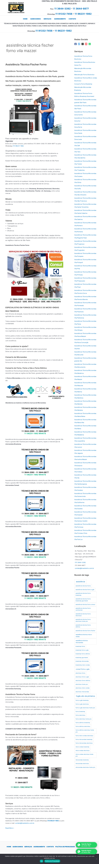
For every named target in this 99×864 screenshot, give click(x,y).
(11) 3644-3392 (80, 562)
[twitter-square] (79, 44)
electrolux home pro (82, 684)
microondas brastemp (82, 760)
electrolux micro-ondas (83, 688)
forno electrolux (80, 715)
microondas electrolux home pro (85, 767)
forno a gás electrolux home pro (85, 707)
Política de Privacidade (52, 861)
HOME (9, 847)
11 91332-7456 (63, 13)
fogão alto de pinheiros (85, 696)
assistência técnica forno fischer (85, 630)
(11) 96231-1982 (18, 146)
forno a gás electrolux (82, 704)
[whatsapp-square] (90, 44)
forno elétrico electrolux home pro (85, 731)
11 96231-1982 (83, 13)
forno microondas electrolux (84, 743)
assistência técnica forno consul (85, 604)
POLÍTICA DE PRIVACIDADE (65, 847)
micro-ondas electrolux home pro (84, 755)
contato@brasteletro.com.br (24, 823)
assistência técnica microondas (82, 641)
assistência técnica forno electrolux (83, 614)
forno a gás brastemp (82, 700)
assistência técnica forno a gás (85, 589)
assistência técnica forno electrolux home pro (83, 620)
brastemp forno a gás (82, 650)
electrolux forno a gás (82, 677)
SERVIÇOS (28, 847)
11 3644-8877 (81, 8)
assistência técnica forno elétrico (83, 626)
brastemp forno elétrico (83, 654)
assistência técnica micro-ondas (84, 635)
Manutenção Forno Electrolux (84, 74)
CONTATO (50, 847)
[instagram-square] (83, 44)
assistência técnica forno (83, 586)
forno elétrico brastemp (83, 722)
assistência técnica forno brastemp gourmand (83, 600)
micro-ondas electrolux (83, 750)
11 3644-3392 (62, 8)
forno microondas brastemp (84, 739)
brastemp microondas (82, 661)
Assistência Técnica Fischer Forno (26, 64)
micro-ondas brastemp (82, 747)
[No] (97, 859)
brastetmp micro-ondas (83, 665)
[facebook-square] (76, 44)
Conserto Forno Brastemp (83, 84)
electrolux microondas (82, 691)
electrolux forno (80, 673)
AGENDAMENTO (39, 847)
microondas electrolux (82, 763)
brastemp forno (80, 646)
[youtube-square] (86, 44)
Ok (41, 861)
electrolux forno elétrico (83, 680)
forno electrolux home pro (83, 719)
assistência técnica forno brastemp (83, 594)
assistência (80, 582)
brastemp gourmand (82, 657)
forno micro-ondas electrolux (84, 735)
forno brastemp (80, 711)
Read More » (9, 828)
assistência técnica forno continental (83, 609)
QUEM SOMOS (18, 847)
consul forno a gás (82, 669)
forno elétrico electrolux (83, 726)
